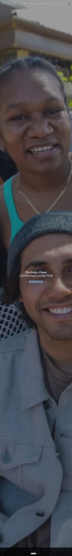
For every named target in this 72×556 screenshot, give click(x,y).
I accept (33, 553)
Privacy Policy (38, 553)
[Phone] (69, 4)
